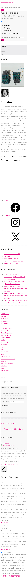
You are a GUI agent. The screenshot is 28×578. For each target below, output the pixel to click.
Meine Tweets (5, 443)
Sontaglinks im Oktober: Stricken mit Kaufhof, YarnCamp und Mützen (15, 289)
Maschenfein (4, 318)
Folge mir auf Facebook (8, 423)
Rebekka (9, 102)
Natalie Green (5, 370)
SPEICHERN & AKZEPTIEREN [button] (10, 576)
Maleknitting (4, 330)
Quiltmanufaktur (5, 323)
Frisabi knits (4, 368)
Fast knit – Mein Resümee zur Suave (14, 261)
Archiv (2, 382)
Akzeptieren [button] (5, 464)
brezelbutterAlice (9, 286)
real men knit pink (5, 337)
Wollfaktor (4, 316)
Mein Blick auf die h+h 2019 (11, 263)
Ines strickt (4, 345)
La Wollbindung (5, 314)
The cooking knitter (6, 333)
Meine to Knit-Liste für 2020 (12, 254)
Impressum (7, 30)
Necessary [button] (4, 523)
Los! (2, 10)
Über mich (7, 28)
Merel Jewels (4, 342)
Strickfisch (4, 366)
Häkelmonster (5, 326)
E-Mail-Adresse (5, 401)
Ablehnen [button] (12, 464)
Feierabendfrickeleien (7, 363)
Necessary (5, 525)
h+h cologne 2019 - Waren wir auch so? (15, 281)
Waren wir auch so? (6, 335)
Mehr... (18, 464)
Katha (5, 300)
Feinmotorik (4, 361)
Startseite (7, 25)
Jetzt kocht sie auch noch (8, 359)
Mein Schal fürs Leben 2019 (11, 258)
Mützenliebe (7, 256)
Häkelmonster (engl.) (6, 328)
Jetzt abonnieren (5, 405)
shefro (2, 347)
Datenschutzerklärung (11, 33)
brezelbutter (4, 321)
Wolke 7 (3, 349)
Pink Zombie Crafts (6, 356)
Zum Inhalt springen (7, 2)
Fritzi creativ (4, 352)
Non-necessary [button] (5, 549)
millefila (3, 340)
